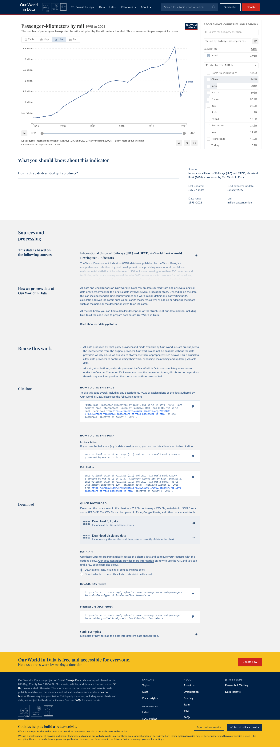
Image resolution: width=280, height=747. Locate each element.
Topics (146, 685)
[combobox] (189, 7)
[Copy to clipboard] (189, 407)
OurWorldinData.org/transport (36, 144)
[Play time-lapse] (24, 133)
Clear (254, 49)
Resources (127, 7)
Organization (191, 692)
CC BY (57, 144)
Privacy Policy (121, 739)
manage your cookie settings (148, 739)
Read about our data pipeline (97, 324)
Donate (251, 7)
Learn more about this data (129, 141)
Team (187, 704)
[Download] (179, 143)
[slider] (42, 133)
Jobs (186, 711)
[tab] (29, 39)
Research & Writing (236, 685)
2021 (193, 133)
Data (102, 7)
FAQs (78, 700)
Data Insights (150, 698)
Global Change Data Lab (72, 680)
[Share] (187, 143)
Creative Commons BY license (112, 372)
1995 (33, 133)
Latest (112, 7)
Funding (188, 698)
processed (212, 177)
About (144, 7)
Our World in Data (29, 7)
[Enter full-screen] (194, 143)
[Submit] (213, 7)
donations (68, 731)
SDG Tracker (149, 718)
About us (189, 685)
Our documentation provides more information (126, 561)
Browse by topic (84, 7)
